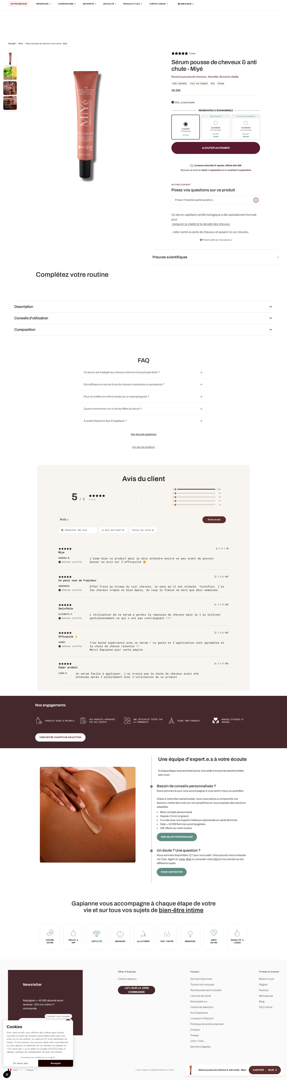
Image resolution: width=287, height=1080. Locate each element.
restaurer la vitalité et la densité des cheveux (201, 224)
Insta (182, 859)
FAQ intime (265, 1007)
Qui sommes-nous (201, 978)
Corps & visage (157, 4)
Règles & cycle (131, 4)
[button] (186, 130)
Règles (263, 984)
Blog (261, 1001)
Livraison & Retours (201, 1018)
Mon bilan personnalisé (177, 837)
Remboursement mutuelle (205, 990)
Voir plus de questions (143, 434)
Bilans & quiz (266, 978)
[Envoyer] (256, 200)
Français (30, 1070)
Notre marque (19, 4)
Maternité (88, 4)
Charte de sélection (201, 1007)
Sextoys (264, 990)
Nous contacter (172, 872)
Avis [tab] (64, 519)
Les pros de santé (200, 995)
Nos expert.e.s (198, 1001)
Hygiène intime (66, 4)
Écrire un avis (214, 519)
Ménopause (42, 4)
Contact (195, 1029)
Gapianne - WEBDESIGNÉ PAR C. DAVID (158, 1070)
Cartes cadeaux (127, 978)
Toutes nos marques (202, 984)
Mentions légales (200, 1046)
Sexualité (108, 4)
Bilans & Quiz (184, 4)
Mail (188, 859)
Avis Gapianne (199, 1012)
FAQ (216, 859)
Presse (194, 1035)
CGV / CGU (197, 1041)
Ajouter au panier (216, 147)
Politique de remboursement (207, 1024)
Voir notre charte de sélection (60, 737)
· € (265, 1070)
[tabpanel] (143, 605)
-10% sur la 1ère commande (136, 990)
